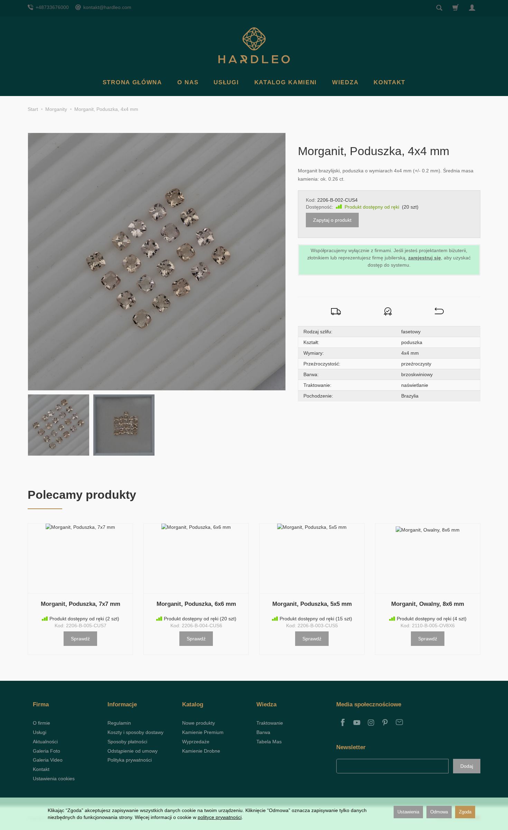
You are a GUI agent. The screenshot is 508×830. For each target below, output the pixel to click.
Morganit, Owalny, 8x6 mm (427, 604)
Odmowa (439, 811)
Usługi (226, 82)
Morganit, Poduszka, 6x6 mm (196, 604)
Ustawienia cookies (54, 778)
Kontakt (389, 82)
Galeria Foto (46, 751)
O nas (188, 82)
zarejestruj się (424, 257)
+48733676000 (51, 7)
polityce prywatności (220, 817)
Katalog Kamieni (285, 82)
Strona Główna (132, 82)
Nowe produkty (198, 723)
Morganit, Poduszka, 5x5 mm (312, 604)
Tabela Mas (269, 741)
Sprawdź (80, 638)
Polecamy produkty (82, 494)
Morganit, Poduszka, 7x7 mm (80, 604)
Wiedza (345, 82)
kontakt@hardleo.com (106, 7)
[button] (58, 425)
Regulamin (119, 723)
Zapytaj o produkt (332, 220)
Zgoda (465, 811)
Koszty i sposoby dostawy (135, 732)
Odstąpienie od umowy (132, 751)
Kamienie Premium (203, 732)
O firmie (41, 723)
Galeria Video (48, 760)
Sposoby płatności (127, 741)
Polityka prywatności (129, 760)
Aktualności (45, 741)
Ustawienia (408, 811)
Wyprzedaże (195, 741)
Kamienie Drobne (201, 751)
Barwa (263, 732)
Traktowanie (269, 723)
